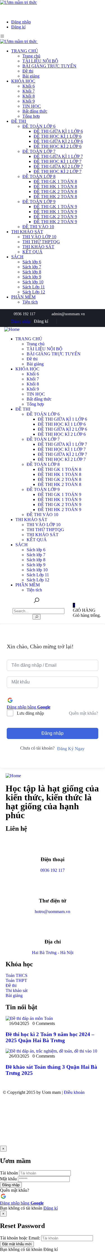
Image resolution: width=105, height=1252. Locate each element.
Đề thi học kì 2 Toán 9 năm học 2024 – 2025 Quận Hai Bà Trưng (50, 1037)
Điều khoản (74, 1092)
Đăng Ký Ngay (71, 748)
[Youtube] (88, 321)
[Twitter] (78, 321)
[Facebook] (69, 321)
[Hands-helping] (97, 321)
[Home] (12, 329)
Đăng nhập (52, 733)
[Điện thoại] (53, 844)
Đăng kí (50, 1208)
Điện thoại (52, 859)
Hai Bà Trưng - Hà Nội (52, 952)
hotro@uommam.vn (52, 911)
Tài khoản (9, 1173)
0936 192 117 (52, 870)
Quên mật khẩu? (83, 713)
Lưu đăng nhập (30, 713)
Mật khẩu (8, 1178)
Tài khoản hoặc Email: (20, 1238)
